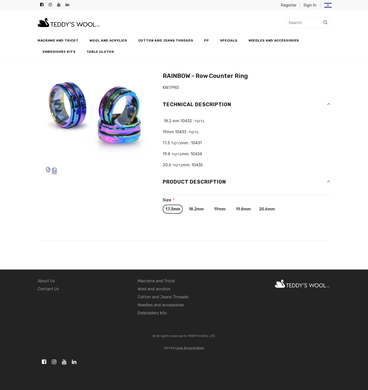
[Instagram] (52, 5)
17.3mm (172, 209)
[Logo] (69, 22)
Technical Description (197, 104)
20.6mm (267, 209)
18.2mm (196, 209)
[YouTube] (60, 5)
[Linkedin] (69, 5)
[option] (96, 113)
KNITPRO (171, 87)
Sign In (309, 5)
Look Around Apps (189, 348)
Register (289, 5)
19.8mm (243, 209)
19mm (220, 209)
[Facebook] (43, 5)
